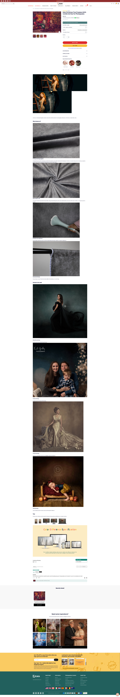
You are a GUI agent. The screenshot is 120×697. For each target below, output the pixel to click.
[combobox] (49, 358)
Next (60, 366)
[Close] (73, 322)
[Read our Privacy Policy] (72, 362)
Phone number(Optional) (51, 355)
